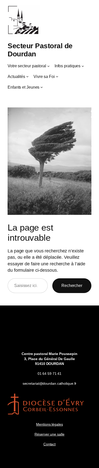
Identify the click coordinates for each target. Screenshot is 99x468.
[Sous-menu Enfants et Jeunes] (41, 87)
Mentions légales (49, 424)
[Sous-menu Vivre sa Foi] (57, 76)
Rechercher (71, 285)
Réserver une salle (49, 434)
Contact (49, 444)
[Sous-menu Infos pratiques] (82, 65)
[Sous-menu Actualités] (27, 76)
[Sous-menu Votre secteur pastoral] (48, 65)
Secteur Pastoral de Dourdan (40, 50)
